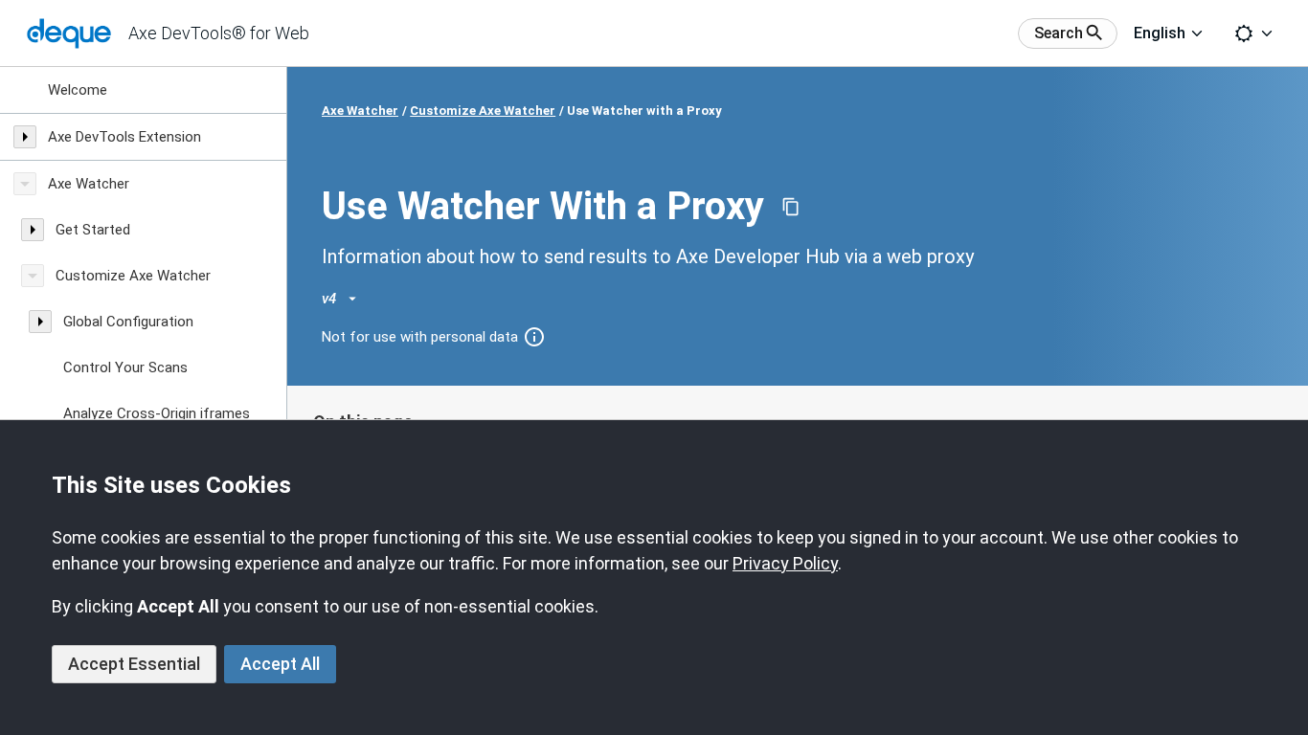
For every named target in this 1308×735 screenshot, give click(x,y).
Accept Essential (134, 664)
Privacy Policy (785, 563)
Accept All (280, 664)
